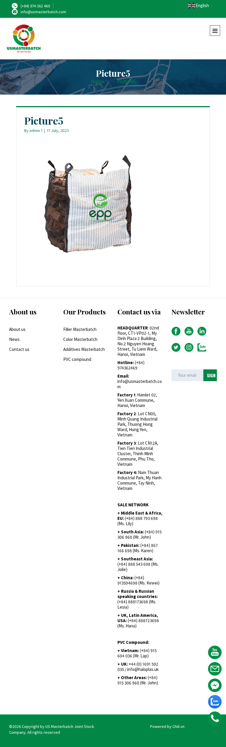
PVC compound (77, 359)
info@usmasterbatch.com (43, 11)
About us (17, 329)
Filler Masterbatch (80, 329)
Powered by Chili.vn (167, 726)
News (14, 339)
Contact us (19, 349)
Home (97, 81)
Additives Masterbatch (84, 349)
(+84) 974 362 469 (35, 6)
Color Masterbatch (80, 339)
